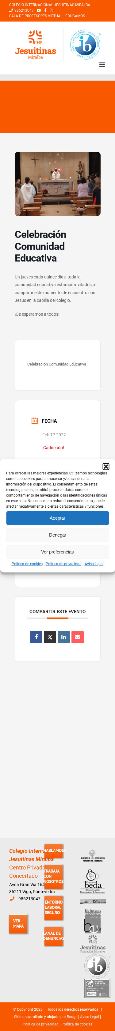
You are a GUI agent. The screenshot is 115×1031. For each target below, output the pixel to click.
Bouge (72, 1017)
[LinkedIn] (64, 637)
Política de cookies (27, 563)
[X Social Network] (50, 637)
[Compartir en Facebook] (36, 637)
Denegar (57, 534)
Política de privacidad (64, 563)
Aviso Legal (94, 563)
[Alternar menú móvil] (102, 65)
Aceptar (57, 518)
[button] (106, 466)
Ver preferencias (57, 551)
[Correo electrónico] (77, 637)
